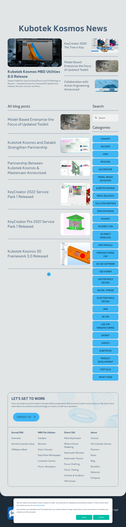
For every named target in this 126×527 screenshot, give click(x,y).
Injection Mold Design (105, 300)
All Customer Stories (101, 444)
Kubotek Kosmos (105, 188)
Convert (105, 139)
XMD (105, 309)
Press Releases (105, 195)
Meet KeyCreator (72, 438)
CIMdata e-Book (19, 449)
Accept (84, 517)
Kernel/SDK (17, 432)
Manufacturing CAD (105, 254)
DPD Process (105, 245)
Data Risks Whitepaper (49, 455)
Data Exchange (105, 211)
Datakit (105, 335)
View (105, 154)
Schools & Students (74, 475)
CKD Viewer (70, 481)
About (94, 432)
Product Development (105, 360)
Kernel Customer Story (22, 444)
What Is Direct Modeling (71, 445)
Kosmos (105, 218)
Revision (105, 161)
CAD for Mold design (105, 281)
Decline (101, 517)
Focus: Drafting (72, 464)
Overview (16, 438)
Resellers (95, 466)
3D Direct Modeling (105, 236)
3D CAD (105, 316)
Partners (95, 449)
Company (95, 478)
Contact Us (24, 417)
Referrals (95, 472)
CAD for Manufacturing (105, 326)
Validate (105, 146)
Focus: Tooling (71, 469)
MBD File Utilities (46, 432)
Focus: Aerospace (46, 466)
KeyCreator (105, 169)
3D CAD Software (105, 264)
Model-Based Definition (105, 179)
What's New (105, 377)
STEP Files (105, 369)
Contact (95, 438)
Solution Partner (105, 203)
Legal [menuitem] (115, 509)
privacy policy (40, 505)
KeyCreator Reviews (74, 452)
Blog (93, 461)
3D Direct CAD (105, 226)
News (93, 455)
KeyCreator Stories (73, 458)
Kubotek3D (105, 350)
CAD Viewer (105, 271)
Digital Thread (105, 290)
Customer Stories (46, 461)
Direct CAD (69, 432)
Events (106, 343)
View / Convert (45, 449)
